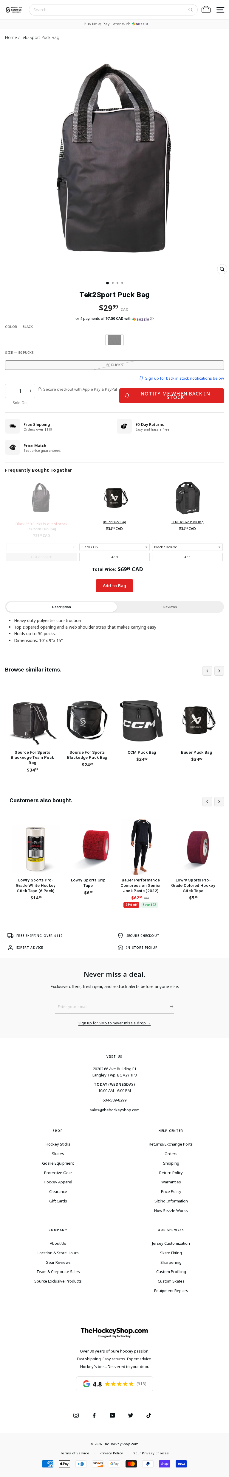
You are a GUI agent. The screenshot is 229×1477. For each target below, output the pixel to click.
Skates (58, 1153)
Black (114, 340)
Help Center (171, 1131)
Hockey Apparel (58, 1182)
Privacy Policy (111, 1453)
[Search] (190, 9)
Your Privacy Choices (150, 1453)
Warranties (171, 1182)
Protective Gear (58, 1172)
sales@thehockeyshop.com (115, 1110)
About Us (58, 1243)
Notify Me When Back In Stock (175, 395)
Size (19, 352)
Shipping (171, 1163)
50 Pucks (114, 365)
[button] (114, 318)
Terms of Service (74, 1453)
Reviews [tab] (170, 606)
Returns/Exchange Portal (171, 1144)
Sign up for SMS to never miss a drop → (114, 1023)
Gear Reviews (58, 1262)
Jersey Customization (171, 1243)
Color (19, 326)
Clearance (58, 1191)
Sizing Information (171, 1201)
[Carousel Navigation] (213, 671)
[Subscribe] (169, 1006)
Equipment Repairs (171, 1290)
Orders (171, 1153)
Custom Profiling (171, 1271)
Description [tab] (61, 606)
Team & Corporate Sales (58, 1271)
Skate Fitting (171, 1252)
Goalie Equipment (58, 1163)
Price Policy (171, 1191)
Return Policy (171, 1172)
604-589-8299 (114, 1100)
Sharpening (171, 1262)
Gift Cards (58, 1201)
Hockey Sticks (58, 1144)
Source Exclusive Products (58, 1281)
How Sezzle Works (171, 1210)
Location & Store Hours (58, 1252)
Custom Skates (171, 1281)
